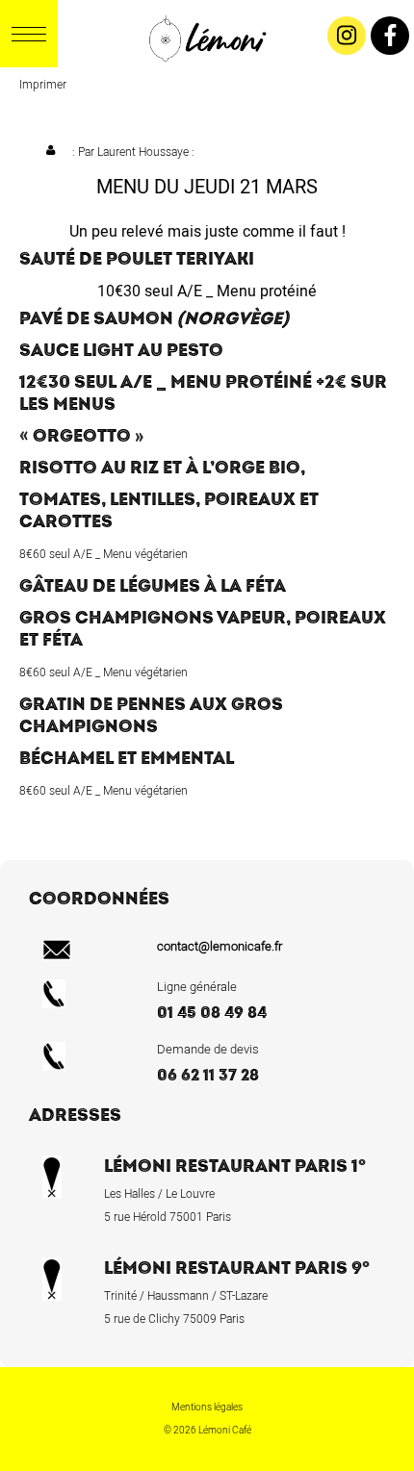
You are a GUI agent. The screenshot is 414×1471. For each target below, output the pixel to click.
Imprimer (42, 84)
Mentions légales (207, 1407)
